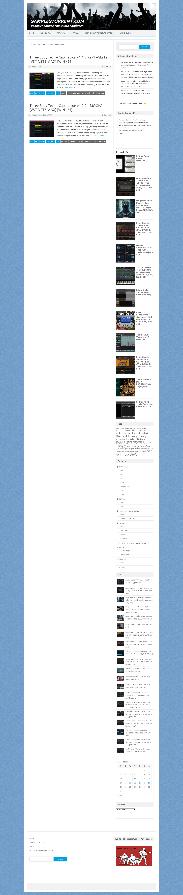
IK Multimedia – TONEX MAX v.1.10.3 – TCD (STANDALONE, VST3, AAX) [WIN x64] (139, 590)
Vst (48, 93)
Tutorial (61, 33)
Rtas (122, 482)
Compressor (120, 431)
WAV (133, 454)
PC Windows (39, 93)
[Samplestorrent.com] (91, 30)
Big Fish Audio (131, 428)
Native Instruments (135, 442)
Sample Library (125, 444)
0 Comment (106, 67)
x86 (122, 506)
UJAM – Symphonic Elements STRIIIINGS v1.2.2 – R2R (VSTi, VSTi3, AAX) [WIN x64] (138, 695)
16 (149, 779)
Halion (146, 431)
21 (140, 783)
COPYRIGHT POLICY (37, 842)
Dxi (122, 478)
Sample (121, 547)
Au (121, 474)
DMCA (32, 846)
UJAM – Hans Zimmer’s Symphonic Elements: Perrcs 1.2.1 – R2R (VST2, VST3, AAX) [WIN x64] (138, 704)
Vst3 (53, 93)
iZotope (136, 434)
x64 (58, 93)
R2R (150, 441)
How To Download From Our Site (42, 851)
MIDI (135, 439)
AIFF (117, 428)
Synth (127, 448)
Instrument (126, 433)
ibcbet (117, 873)
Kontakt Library (126, 436)
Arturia (122, 428)
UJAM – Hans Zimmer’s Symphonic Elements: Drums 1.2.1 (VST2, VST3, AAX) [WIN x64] (138, 742)
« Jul (120, 796)
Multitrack (120, 442)
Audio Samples (45, 33)
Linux (122, 526)
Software (75, 33)
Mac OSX (124, 530)
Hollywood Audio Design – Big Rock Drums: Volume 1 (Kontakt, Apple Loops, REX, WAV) (138, 609)
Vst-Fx (120, 454)
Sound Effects (141, 446)
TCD (151, 448)
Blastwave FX (141, 428)
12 (130, 779)
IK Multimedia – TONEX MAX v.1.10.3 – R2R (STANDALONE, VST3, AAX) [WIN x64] (139, 644)
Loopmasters (121, 439)
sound (134, 446)
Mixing (141, 439)
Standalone (125, 486)
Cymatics (127, 431)
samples (121, 445)
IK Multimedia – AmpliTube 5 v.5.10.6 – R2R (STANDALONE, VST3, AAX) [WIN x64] (139, 635)
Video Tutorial (142, 451)
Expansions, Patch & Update (129, 511)
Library (123, 514)
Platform (122, 523)
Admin (34, 67)
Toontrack (120, 451)
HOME (32, 838)
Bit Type (122, 499)
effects (135, 430)
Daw (122, 563)
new (146, 442)
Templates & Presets (128, 518)
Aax (31, 93)
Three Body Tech (73, 93)
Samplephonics (146, 444)
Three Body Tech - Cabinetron (93, 93)
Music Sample (125, 555)
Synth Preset (145, 448)
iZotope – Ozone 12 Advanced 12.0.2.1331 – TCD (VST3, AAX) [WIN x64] (138, 732)
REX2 (118, 444)
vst (149, 451)
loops (129, 439)
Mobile (123, 534)
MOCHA (64, 141)
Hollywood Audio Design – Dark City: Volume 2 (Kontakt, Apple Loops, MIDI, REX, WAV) (139, 600)
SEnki (63, 93)
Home (31, 33)
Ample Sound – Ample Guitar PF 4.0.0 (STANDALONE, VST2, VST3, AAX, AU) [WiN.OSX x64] (138, 661)
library (142, 436)
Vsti (127, 454)
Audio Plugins (125, 33)
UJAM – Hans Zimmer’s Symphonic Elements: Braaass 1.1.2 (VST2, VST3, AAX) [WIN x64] (138, 714)
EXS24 (141, 431)
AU (126, 428)
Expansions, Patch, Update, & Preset (99, 33)
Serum (129, 446)
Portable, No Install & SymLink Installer (133, 543)
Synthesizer (135, 448)
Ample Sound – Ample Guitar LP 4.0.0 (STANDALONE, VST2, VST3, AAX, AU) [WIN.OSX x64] (138, 723)
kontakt (144, 433)
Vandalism (133, 451)
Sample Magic (135, 444)
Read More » (70, 87)
